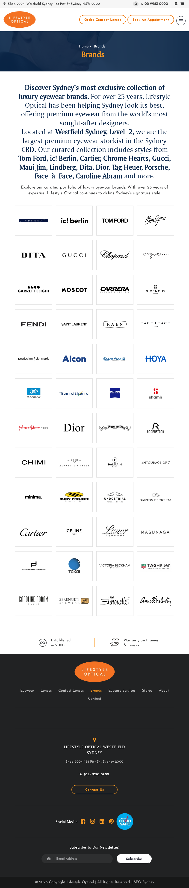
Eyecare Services (122, 691)
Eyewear (27, 691)
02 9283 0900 (156, 4)
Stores (147, 691)
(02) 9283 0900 (96, 774)
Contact (94, 699)
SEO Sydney (144, 882)
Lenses (46, 691)
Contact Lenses (71, 691)
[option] (54, 643)
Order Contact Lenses (102, 20)
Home (84, 46)
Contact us (94, 790)
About (164, 691)
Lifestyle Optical (80, 882)
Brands (96, 691)
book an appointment (151, 20)
